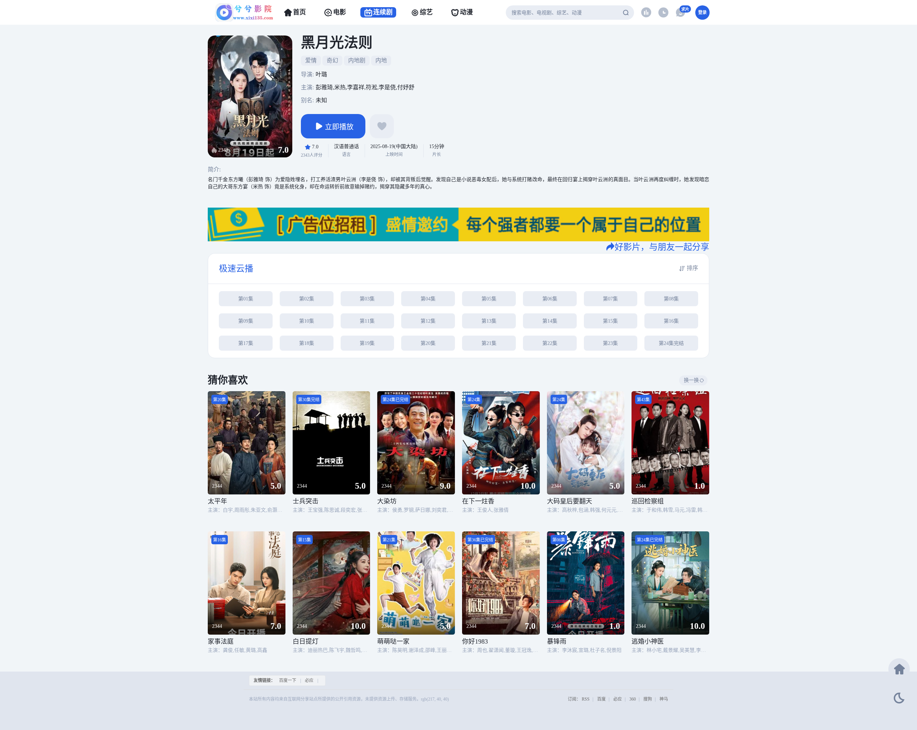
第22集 (549, 343)
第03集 (367, 299)
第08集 (671, 299)
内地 (381, 60)
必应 (309, 680)
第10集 (306, 321)
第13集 (488, 321)
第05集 (488, 299)
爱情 (311, 60)
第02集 (306, 299)
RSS (586, 699)
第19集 (367, 343)
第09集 (245, 321)
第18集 (306, 343)
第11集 (367, 321)
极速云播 (236, 268)
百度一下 (287, 680)
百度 (601, 699)
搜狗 (647, 699)
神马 (663, 699)
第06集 (549, 299)
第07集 (610, 299)
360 (632, 699)
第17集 (245, 343)
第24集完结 (671, 343)
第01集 (245, 299)
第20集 (428, 343)
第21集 (488, 343)
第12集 (428, 321)
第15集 (610, 321)
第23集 (610, 343)
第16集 (671, 321)
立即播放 (339, 127)
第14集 (549, 321)
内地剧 (356, 60)
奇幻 (332, 60)
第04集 (428, 299)
